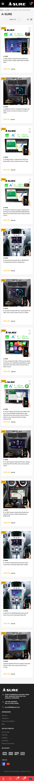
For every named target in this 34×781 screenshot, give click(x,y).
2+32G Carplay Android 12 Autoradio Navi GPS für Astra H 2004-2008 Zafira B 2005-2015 (16, 60)
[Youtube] (8, 764)
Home (2, 10)
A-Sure (7, 10)
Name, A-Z (13, 19)
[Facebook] (3, 764)
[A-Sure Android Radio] (17, 3)
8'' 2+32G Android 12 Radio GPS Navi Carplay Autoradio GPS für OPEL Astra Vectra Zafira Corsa (16, 463)
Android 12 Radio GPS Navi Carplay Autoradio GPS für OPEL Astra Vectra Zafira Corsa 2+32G (16, 665)
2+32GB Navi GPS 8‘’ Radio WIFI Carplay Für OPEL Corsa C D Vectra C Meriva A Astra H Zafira (16, 111)
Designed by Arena (25, 771)
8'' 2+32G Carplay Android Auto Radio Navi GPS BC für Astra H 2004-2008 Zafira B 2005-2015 (16, 514)
